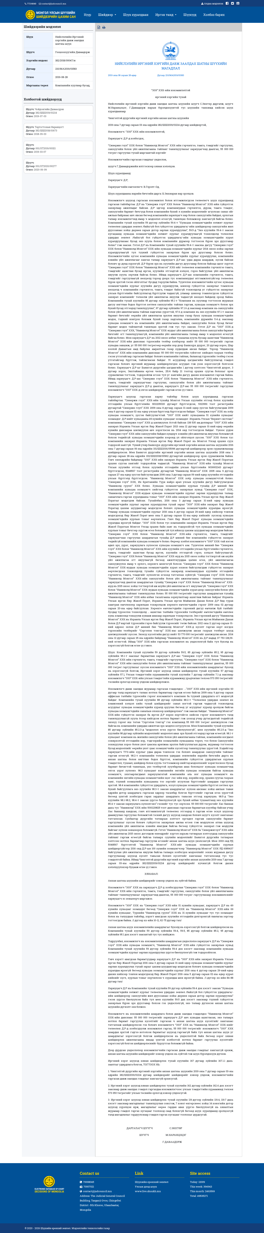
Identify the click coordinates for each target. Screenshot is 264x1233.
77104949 (31, 3)
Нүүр (87, 15)
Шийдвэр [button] (106, 15)
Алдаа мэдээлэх (214, 3)
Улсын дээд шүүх (146, 1186)
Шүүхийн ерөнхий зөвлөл (151, 1182)
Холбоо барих (214, 15)
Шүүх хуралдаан (135, 15)
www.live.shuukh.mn (148, 1191)
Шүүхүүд (189, 15)
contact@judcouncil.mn (54, 3)
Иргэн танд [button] (164, 15)
